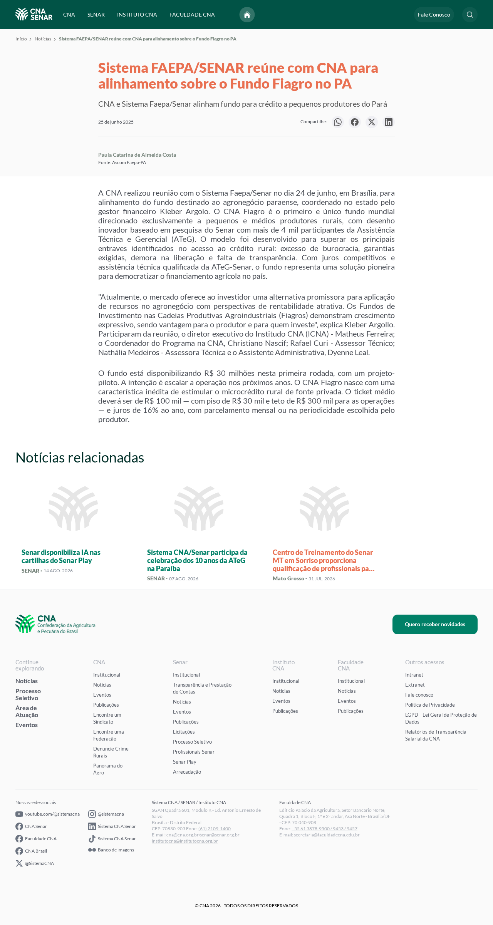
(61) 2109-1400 (214, 828)
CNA (69, 14)
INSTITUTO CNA (137, 14)
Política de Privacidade (430, 705)
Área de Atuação (26, 711)
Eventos (26, 724)
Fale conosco (419, 695)
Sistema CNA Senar (117, 826)
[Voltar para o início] (247, 14)
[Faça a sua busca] (470, 14)
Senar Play (184, 762)
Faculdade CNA (41, 838)
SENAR (96, 14)
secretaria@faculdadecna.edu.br (327, 835)
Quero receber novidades (435, 624)
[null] (338, 122)
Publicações (106, 705)
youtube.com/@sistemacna (52, 814)
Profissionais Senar (194, 752)
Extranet (415, 685)
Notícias (43, 39)
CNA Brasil (36, 851)
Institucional (106, 675)
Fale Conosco (434, 14)
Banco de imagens (116, 850)
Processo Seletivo (28, 694)
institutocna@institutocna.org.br (185, 841)
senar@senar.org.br (220, 835)
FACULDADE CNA (192, 14)
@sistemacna (111, 814)
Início (21, 39)
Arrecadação (187, 772)
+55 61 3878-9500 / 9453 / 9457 (324, 828)
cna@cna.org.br (182, 835)
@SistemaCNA (39, 863)
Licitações (184, 732)
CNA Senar (36, 826)
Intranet (414, 675)
